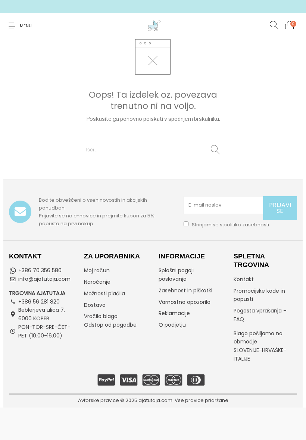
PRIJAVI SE (280, 208)
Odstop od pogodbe (110, 325)
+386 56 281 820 (39, 301)
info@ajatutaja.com (44, 279)
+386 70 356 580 (40, 270)
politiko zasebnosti (246, 224)
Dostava (95, 305)
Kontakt (244, 279)
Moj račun (97, 270)
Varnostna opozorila (184, 302)
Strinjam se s (230, 224)
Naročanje (97, 282)
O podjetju (172, 325)
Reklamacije (174, 313)
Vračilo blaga (101, 316)
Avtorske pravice (98, 400)
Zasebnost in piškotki (185, 290)
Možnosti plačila (104, 293)
